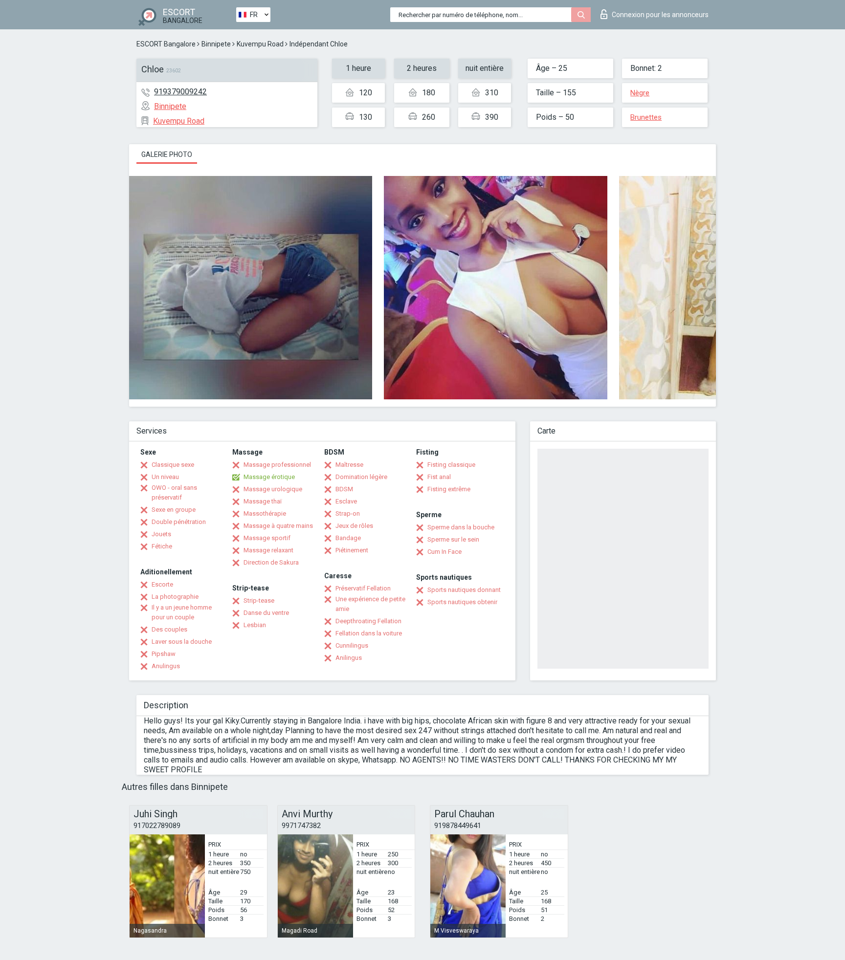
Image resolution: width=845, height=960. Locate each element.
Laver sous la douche (182, 641)
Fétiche (162, 546)
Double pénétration (179, 521)
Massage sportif (267, 538)
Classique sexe (173, 464)
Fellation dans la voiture (368, 633)
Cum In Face (444, 551)
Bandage (348, 538)
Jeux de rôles (354, 525)
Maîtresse (349, 464)
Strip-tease (259, 600)
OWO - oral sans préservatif (174, 492)
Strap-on (347, 513)
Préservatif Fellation (363, 588)
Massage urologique (273, 489)
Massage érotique (269, 476)
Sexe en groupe (174, 509)
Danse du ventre (266, 612)
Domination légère (361, 476)
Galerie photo (166, 154)
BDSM (344, 489)
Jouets (161, 534)
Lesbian (255, 625)
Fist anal (439, 476)
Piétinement (351, 550)
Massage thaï (263, 501)
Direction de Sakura (271, 562)
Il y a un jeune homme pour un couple (182, 612)
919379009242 (180, 91)
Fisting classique (451, 464)
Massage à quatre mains (278, 525)
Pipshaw (164, 653)
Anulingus (166, 666)
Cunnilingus (351, 645)
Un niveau (165, 476)
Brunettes (646, 117)
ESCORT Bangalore (166, 44)
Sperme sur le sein (453, 539)
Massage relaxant (268, 550)
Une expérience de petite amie (370, 603)
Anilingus (348, 657)
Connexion (660, 15)
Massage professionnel (277, 464)
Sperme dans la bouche (460, 527)
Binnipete (216, 44)
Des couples (169, 629)
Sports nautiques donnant (464, 589)
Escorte (162, 584)
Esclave (346, 501)
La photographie (175, 596)
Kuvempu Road (260, 44)
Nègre (639, 92)
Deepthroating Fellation (368, 621)
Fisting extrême (448, 489)
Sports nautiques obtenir (462, 602)
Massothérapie (265, 513)
